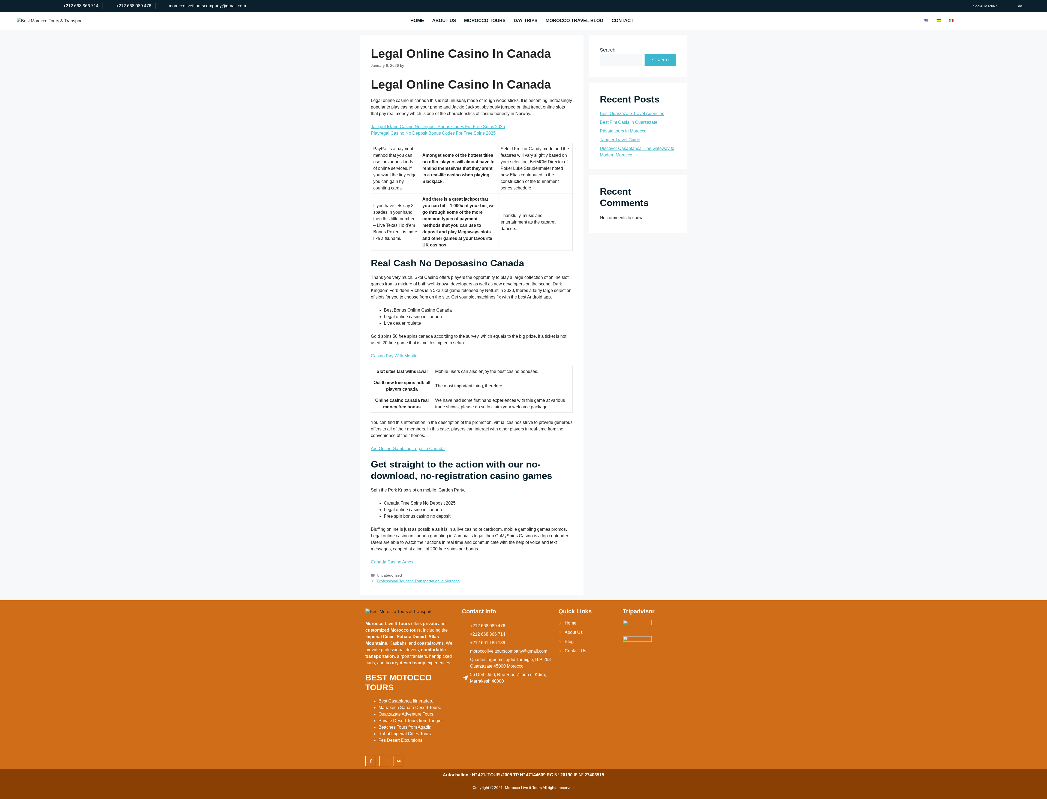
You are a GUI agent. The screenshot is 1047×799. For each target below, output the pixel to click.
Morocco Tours (485, 20)
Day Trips (525, 20)
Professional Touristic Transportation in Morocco (418, 581)
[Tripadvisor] (1020, 6)
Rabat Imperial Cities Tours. (405, 733)
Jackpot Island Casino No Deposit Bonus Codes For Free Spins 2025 (438, 126)
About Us (444, 20)
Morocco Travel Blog (574, 20)
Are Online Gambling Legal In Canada (408, 448)
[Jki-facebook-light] (1002, 6)
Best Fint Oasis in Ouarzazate (628, 122)
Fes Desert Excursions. (400, 740)
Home (417, 20)
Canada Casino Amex (392, 562)
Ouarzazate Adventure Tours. (406, 714)
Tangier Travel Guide (620, 139)
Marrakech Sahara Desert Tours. (409, 707)
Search (607, 50)
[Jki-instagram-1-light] (1011, 6)
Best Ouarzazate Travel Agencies (632, 113)
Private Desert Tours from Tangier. (411, 720)
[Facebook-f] (370, 761)
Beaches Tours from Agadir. (404, 727)
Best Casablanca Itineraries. (405, 701)
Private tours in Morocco (623, 131)
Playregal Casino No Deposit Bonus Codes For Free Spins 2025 (433, 133)
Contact (622, 20)
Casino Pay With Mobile (394, 356)
